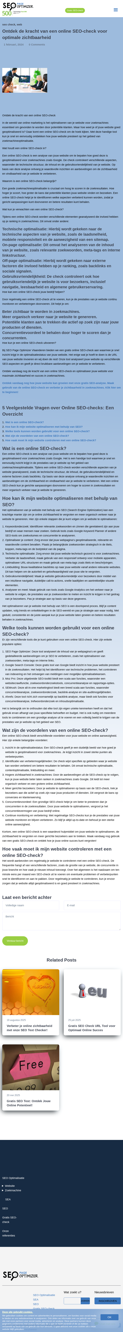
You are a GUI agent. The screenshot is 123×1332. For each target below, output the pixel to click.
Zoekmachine (13, 1190)
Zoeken (85, 1301)
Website (10, 1185)
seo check (8, 24)
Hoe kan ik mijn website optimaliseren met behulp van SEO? (44, 426)
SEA (8, 1199)
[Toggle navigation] (116, 10)
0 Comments (37, 44)
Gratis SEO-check (75, 10)
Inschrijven (108, 1300)
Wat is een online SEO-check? (24, 422)
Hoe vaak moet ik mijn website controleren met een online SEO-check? (50, 440)
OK (109, 1317)
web (19, 24)
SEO (5, 1208)
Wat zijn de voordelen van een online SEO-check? (37, 435)
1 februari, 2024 (14, 44)
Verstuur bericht (15, 941)
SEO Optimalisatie (13, 1178)
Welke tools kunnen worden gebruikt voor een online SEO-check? (47, 431)
